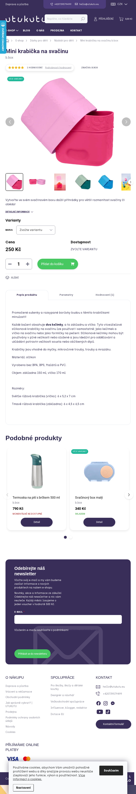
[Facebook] (98, 702)
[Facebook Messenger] (112, 702)
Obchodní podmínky (17, 697)
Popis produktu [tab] (27, 294)
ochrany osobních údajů (76, 630)
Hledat (82, 18)
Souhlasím (111, 770)
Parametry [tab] (66, 294)
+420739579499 (112, 693)
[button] (65, 537)
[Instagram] (105, 702)
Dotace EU (57, 714)
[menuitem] (12, 30)
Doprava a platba (17, 4)
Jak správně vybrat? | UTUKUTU (18, 704)
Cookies (10, 732)
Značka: (89, 67)
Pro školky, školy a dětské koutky (67, 687)
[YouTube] (100, 711)
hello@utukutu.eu (114, 686)
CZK (120, 4)
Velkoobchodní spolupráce (67, 701)
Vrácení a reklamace (18, 691)
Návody (10, 726)
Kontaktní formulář (113, 724)
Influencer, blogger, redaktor (69, 707)
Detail (37, 522)
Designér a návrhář (62, 695)
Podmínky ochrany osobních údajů (22, 719)
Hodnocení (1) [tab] (105, 294)
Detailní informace (17, 212)
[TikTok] (107, 711)
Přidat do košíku (52, 264)
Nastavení (23, 787)
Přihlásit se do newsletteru (32, 653)
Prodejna (11, 711)
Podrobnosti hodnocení (58, 67)
